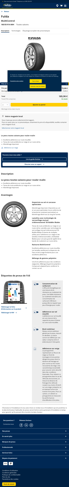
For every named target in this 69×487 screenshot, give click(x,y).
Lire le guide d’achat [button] (33, 159)
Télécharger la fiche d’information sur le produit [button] (11, 308)
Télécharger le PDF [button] (7, 313)
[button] (65, 5)
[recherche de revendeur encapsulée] (57, 5)
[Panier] (61, 5)
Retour (6, 11)
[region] (34, 80)
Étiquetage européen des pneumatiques (36, 31)
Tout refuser (35, 81)
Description (5, 31)
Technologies (16, 31)
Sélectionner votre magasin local (13, 128)
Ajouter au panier (39, 105)
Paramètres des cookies (16, 81)
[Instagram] (31, 425)
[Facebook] (21, 425)
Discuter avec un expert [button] (33, 164)
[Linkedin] (26, 425)
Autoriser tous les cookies (38, 86)
